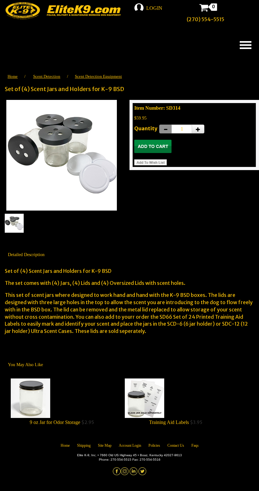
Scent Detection (46, 76)
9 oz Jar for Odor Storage (55, 422)
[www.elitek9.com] (67, 11)
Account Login (130, 445)
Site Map (104, 445)
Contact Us (175, 445)
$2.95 (62, 422)
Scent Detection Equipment (98, 76)
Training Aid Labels (169, 422)
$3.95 (175, 422)
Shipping (84, 445)
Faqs (195, 445)
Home (13, 76)
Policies (154, 445)
